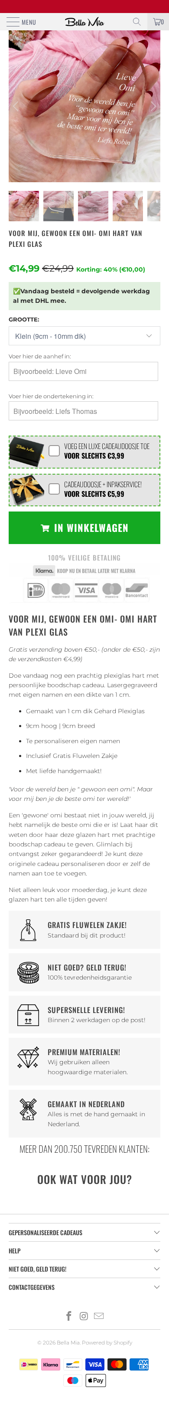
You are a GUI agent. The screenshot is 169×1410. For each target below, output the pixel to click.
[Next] (152, 106)
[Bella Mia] (84, 21)
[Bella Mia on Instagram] (84, 1317)
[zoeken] (137, 21)
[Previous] (17, 106)
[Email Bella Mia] (99, 1317)
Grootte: (24, 319)
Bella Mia (68, 1342)
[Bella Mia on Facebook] (68, 1317)
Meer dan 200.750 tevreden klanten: (85, 1148)
